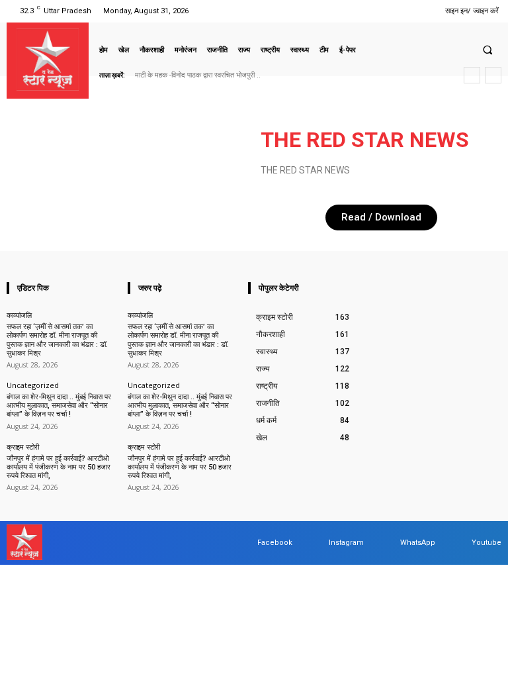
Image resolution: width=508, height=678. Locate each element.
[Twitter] (384, 11)
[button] (487, 50)
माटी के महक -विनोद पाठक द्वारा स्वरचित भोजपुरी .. (198, 75)
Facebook (274, 542)
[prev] (472, 75)
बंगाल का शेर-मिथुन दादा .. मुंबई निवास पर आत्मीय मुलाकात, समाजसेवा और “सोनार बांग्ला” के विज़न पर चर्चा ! (59, 405)
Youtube (486, 542)
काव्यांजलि (19, 314)
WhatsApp (417, 542)
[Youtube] (418, 11)
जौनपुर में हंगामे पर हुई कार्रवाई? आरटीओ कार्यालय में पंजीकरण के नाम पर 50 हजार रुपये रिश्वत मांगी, (58, 467)
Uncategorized (33, 385)
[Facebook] (351, 11)
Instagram (346, 542)
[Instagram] (368, 11)
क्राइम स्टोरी (23, 446)
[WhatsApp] (402, 11)
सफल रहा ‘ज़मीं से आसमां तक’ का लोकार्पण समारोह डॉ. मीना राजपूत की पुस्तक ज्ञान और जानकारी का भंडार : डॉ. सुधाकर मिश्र (57, 340)
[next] (493, 75)
